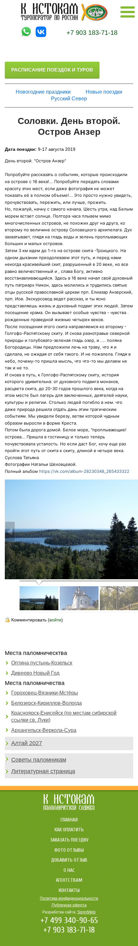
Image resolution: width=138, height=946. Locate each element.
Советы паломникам (38, 760)
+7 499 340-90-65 (69, 920)
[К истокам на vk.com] (41, 35)
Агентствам (69, 880)
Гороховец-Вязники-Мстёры (44, 693)
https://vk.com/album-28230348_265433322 (84, 471)
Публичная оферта (69, 905)
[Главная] (64, 19)
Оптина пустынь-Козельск (41, 662)
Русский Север (69, 98)
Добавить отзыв (69, 860)
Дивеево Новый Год (35, 673)
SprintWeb (86, 912)
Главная (69, 820)
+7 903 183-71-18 (91, 32)
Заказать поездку (69, 840)
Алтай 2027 (26, 743)
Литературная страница (43, 771)
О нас (69, 870)
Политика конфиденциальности (69, 898)
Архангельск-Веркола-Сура (43, 730)
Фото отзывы (69, 850)
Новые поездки (104, 92)
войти (55, 619)
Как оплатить (69, 830)
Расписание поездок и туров (52, 70)
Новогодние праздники (43, 92)
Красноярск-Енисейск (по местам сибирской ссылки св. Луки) (63, 716)
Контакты (69, 890)
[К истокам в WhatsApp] (26, 35)
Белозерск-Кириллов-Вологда (46, 703)
